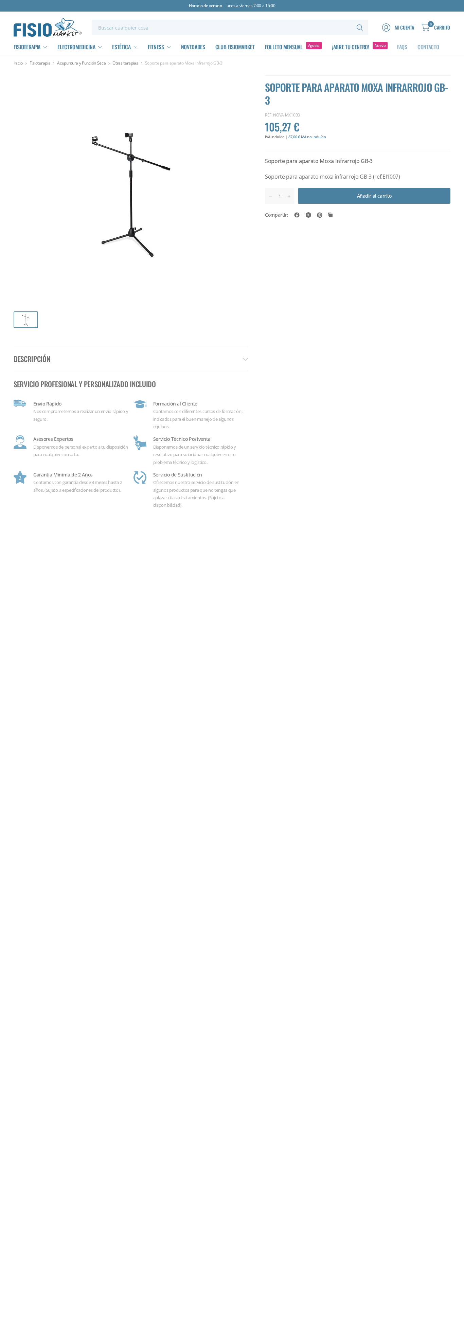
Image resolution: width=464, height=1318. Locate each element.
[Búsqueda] (359, 27)
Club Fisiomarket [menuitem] (235, 47)
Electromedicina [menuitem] (76, 47)
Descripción (32, 359)
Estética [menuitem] (121, 47)
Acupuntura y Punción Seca (81, 63)
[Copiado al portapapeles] (330, 215)
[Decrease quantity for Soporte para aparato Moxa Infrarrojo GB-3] (270, 196)
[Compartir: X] (308, 215)
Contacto (428, 47)
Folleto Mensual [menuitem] (284, 47)
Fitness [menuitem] (156, 47)
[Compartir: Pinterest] (319, 215)
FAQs (402, 47)
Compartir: (276, 215)
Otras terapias (125, 63)
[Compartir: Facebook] (296, 215)
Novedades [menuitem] (193, 47)
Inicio (18, 63)
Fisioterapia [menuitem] (27, 47)
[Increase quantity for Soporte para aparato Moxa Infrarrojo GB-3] (289, 196)
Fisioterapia (40, 63)
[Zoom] (235, 83)
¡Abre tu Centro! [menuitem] (350, 47)
